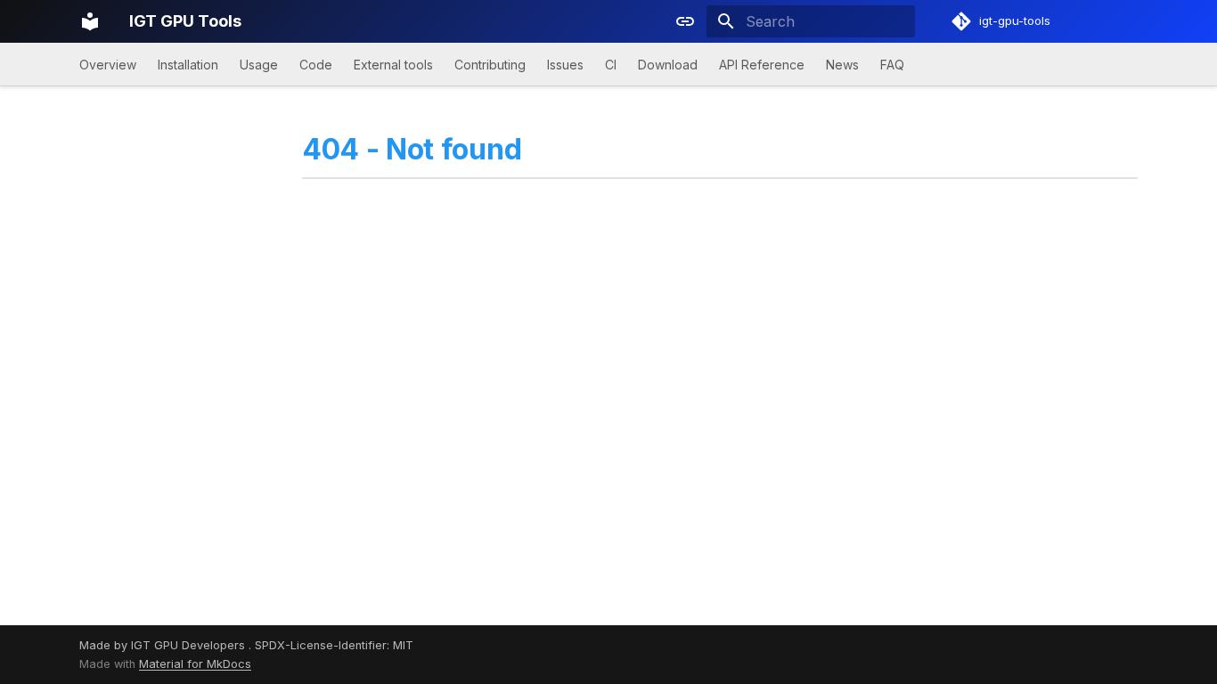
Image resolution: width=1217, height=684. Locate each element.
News (842, 64)
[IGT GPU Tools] (90, 21)
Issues (565, 64)
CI (611, 64)
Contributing (490, 64)
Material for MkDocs (195, 664)
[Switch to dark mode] (685, 21)
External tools (393, 64)
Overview (107, 64)
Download (668, 64)
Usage (259, 64)
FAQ (892, 64)
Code (315, 64)
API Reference (762, 64)
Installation (188, 64)
